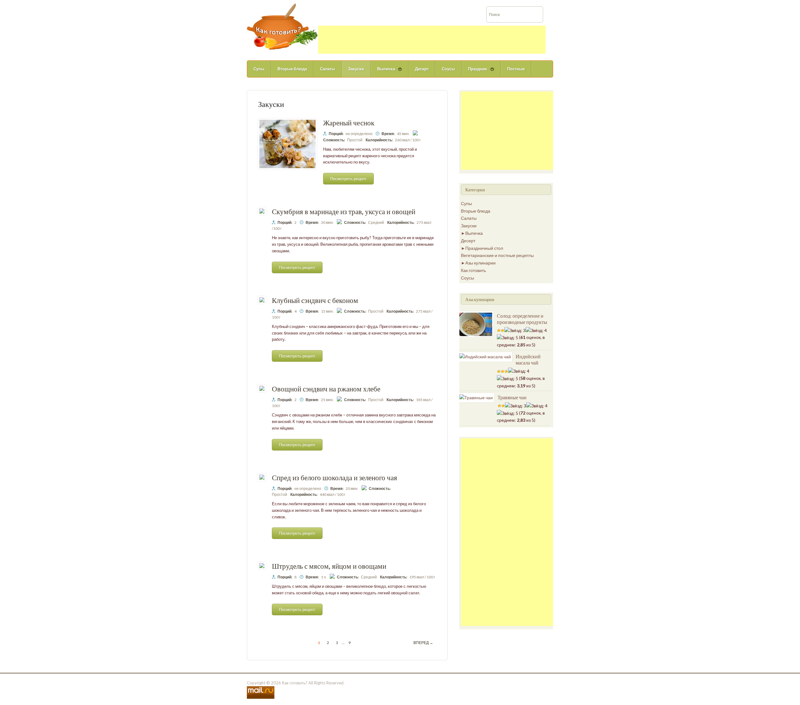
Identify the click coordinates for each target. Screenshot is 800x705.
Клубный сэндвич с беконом (315, 300)
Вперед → (423, 642)
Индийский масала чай (528, 359)
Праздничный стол (484, 248)
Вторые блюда (292, 68)
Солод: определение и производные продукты (522, 319)
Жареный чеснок (348, 122)
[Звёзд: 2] (502, 330)
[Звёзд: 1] (499, 330)
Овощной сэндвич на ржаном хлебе (326, 389)
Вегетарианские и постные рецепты (497, 255)
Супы (258, 68)
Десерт (422, 68)
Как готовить (473, 270)
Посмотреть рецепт (348, 178)
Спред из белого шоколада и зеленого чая (334, 477)
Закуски (356, 68)
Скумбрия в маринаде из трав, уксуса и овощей (343, 211)
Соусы (448, 68)
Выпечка (383, 71)
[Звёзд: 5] (507, 337)
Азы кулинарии (480, 262)
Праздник (474, 71)
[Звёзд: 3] (515, 330)
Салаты (327, 68)
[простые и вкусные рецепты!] (282, 26)
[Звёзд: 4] (536, 330)
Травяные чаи (512, 397)
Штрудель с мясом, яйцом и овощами (329, 566)
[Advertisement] (432, 40)
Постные (516, 68)
